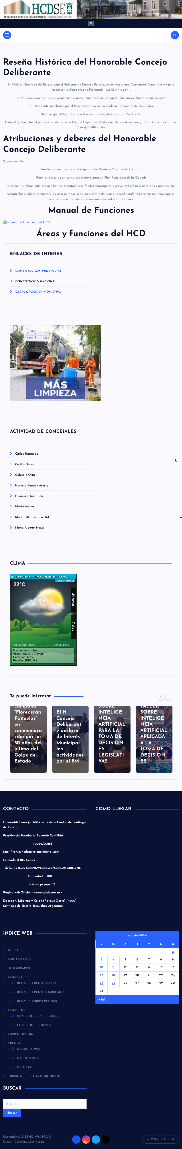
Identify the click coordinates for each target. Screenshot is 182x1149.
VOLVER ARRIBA (162, 1139)
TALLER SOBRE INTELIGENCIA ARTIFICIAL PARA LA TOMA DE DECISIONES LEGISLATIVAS (81, 731)
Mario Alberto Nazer (30, 527)
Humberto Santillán (29, 496)
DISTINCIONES (28, 1058)
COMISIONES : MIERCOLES (37, 1016)
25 (113, 983)
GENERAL (161, 727)
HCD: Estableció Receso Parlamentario (164, 749)
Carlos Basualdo (26, 453)
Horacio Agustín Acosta (32, 485)
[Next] (168, 696)
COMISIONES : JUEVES (34, 1025)
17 (101, 975)
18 (113, 975)
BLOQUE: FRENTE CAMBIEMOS (41, 992)
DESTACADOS (163, 721)
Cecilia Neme (24, 464)
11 (113, 967)
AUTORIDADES (19, 968)
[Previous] (161, 696)
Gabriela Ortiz (25, 475)
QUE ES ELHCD (20, 959)
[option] (39, 739)
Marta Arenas (25, 506)
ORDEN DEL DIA (20, 1034)
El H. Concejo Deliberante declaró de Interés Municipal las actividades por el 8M (39, 737)
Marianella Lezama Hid (32, 517)
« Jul (101, 999)
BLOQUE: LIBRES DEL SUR (37, 1001)
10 (101, 967)
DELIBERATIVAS (29, 1049)
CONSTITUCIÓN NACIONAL (35, 281)
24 (101, 983)
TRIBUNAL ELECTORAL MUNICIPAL (34, 1076)
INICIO (13, 950)
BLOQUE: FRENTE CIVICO (36, 983)
